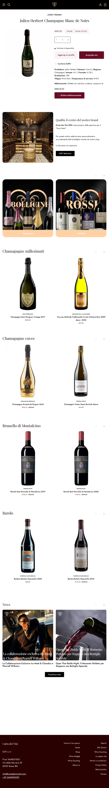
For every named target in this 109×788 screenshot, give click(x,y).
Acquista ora (91, 55)
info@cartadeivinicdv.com (14, 773)
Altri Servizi (101, 747)
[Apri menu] (2, 4)
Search (103, 743)
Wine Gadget (74, 756)
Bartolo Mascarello (27, 576)
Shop (78, 752)
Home (77, 747)
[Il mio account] (99, 4)
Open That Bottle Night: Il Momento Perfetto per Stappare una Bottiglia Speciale (80, 664)
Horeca (103, 774)
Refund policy (100, 769)
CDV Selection (65, 153)
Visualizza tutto (54, 674)
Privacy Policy (100, 765)
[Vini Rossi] (81, 208)
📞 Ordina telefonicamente (69, 95)
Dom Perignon (28, 314)
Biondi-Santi (28, 489)
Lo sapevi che (101, 756)
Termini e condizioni (98, 760)
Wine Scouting (74, 760)
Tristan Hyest (81, 401)
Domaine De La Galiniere (81, 314)
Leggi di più (59, 88)
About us (76, 765)
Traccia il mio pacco (72, 743)
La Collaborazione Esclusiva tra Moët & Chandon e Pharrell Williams (28, 664)
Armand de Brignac (28, 401)
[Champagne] (28, 208)
